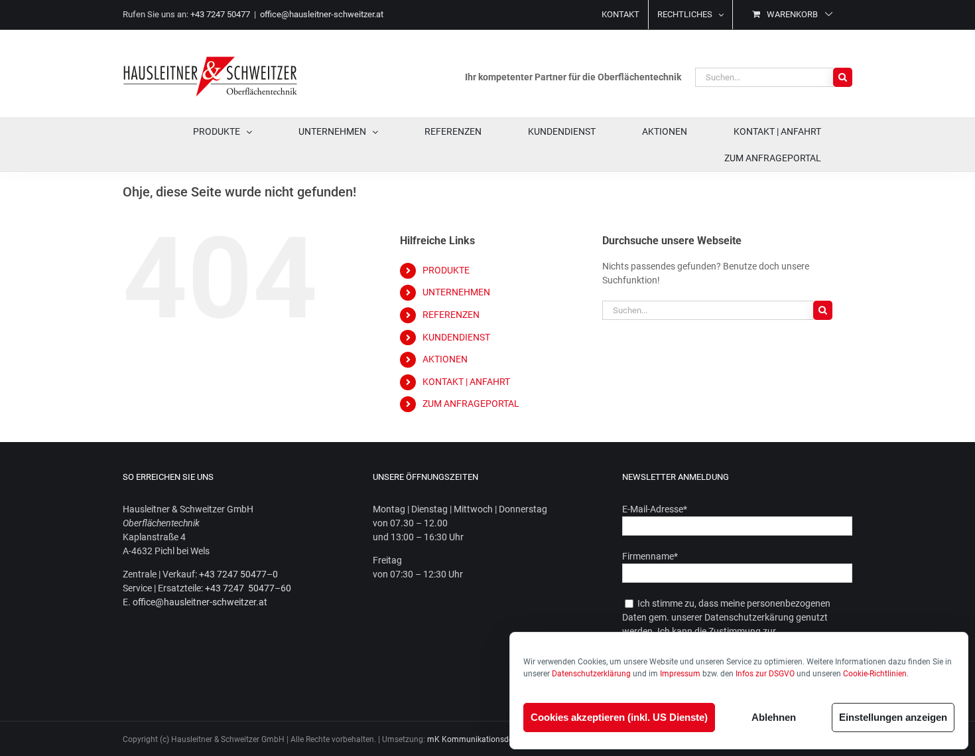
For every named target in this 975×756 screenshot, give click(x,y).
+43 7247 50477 (220, 14)
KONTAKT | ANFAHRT (466, 381)
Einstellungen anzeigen (893, 717)
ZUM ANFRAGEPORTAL (470, 403)
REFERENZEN (451, 314)
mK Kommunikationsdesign (477, 739)
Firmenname (650, 556)
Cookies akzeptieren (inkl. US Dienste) (619, 717)
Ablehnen (773, 717)
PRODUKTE (446, 270)
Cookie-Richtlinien (875, 673)
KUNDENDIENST (456, 337)
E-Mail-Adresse (654, 509)
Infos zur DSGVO (765, 673)
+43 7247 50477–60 (248, 588)
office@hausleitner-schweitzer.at (321, 14)
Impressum (680, 673)
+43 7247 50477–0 (238, 574)
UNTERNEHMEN (456, 292)
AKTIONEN (445, 359)
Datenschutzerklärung (591, 673)
